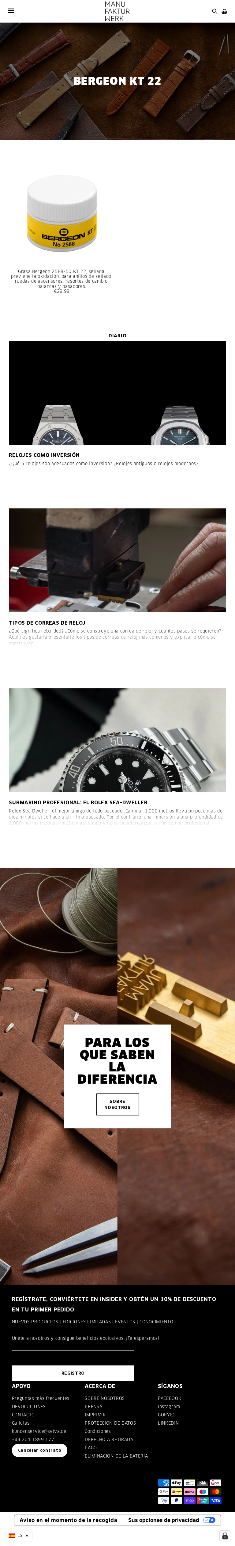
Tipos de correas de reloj (47, 623)
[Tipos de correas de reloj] (117, 560)
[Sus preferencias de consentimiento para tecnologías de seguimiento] (225, 1536)
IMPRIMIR (95, 1414)
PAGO (91, 1447)
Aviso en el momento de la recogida (69, 1520)
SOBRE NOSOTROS (105, 1398)
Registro (73, 1373)
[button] (18, 1535)
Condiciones (98, 1431)
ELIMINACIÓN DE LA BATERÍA (116, 1456)
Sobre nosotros (117, 1104)
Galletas (21, 1423)
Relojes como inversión (44, 455)
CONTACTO (23, 1414)
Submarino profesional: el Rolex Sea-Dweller (78, 802)
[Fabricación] (117, 11)
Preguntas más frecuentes (40, 1398)
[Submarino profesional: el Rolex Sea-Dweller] (117, 740)
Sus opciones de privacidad (163, 1520)
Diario (118, 335)
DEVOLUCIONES (29, 1406)
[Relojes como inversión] (117, 393)
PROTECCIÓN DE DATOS (110, 1423)
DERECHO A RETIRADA (109, 1439)
